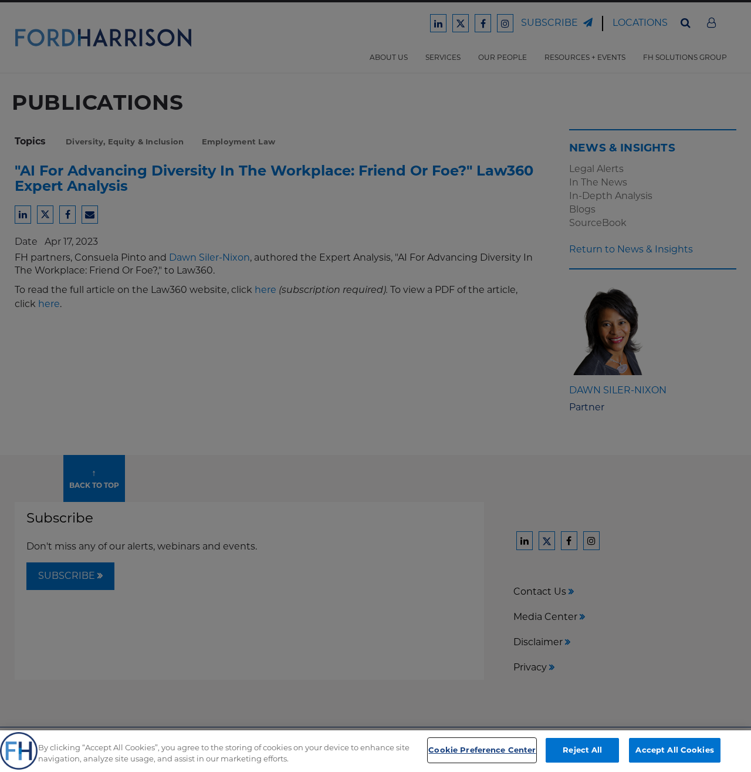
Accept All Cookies (674, 749)
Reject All (582, 749)
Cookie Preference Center (482, 749)
